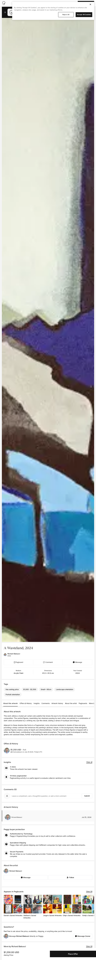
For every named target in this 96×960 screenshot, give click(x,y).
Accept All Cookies (84, 14)
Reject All (65, 14)
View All (89, 891)
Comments (45, 703)
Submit (87, 796)
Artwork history (57, 703)
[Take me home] (4, 3)
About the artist (71, 703)
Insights (37, 703)
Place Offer (73, 954)
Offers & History (26, 703)
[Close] (90, 4)
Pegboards (83, 703)
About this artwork (10, 703)
